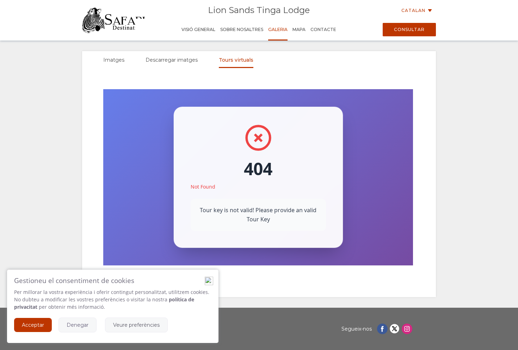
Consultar (409, 29)
